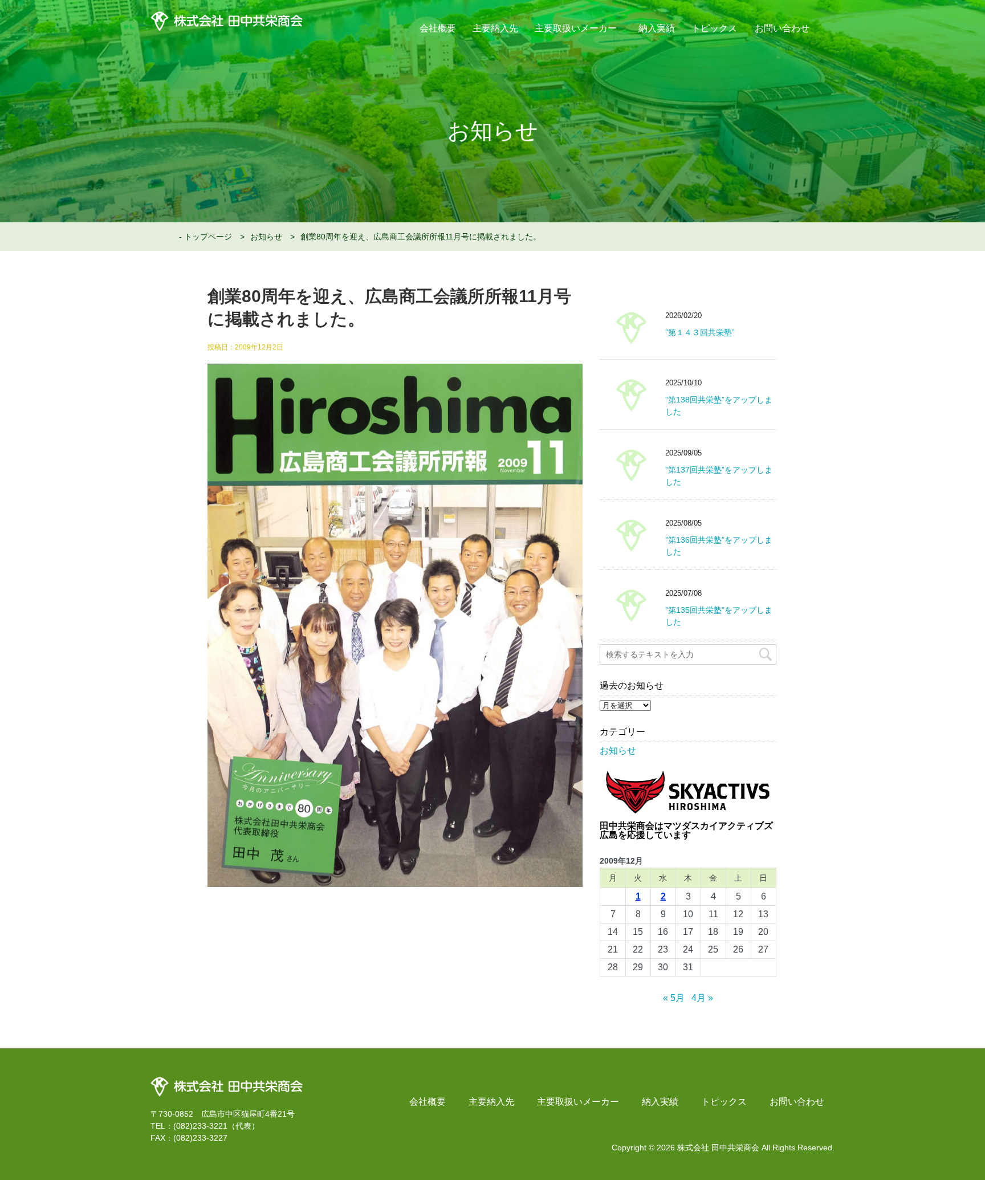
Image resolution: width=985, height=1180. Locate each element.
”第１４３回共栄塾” (700, 332)
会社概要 (438, 28)
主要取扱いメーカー (576, 28)
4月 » (702, 998)
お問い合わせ (782, 28)
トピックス (714, 28)
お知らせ (266, 236)
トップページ (208, 236)
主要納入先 (495, 28)
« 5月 (674, 998)
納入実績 (656, 28)
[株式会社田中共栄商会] (226, 1080)
